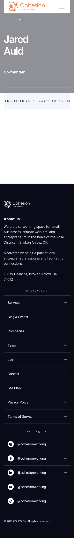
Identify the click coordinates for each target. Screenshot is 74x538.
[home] (29, 6)
